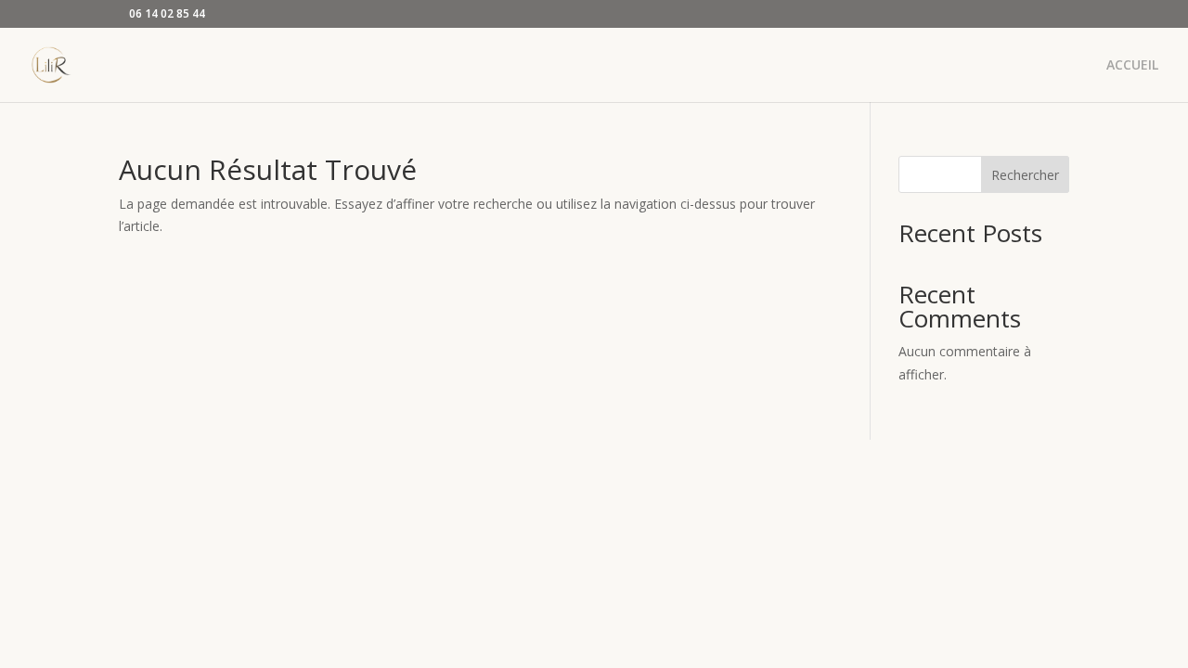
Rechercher (1025, 175)
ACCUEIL (1132, 65)
